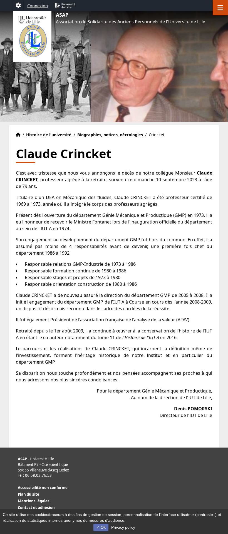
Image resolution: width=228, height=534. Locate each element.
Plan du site (28, 494)
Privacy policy (123, 527)
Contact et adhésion (36, 507)
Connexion (37, 5)
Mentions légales (33, 500)
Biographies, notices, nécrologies (110, 134)
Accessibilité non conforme (43, 487)
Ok (103, 527)
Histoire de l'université (48, 134)
